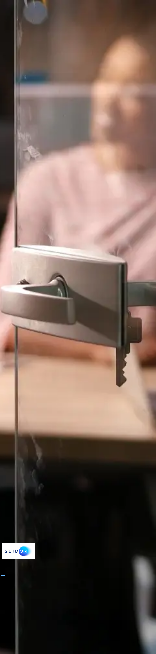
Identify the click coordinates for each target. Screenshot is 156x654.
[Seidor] (19, 551)
